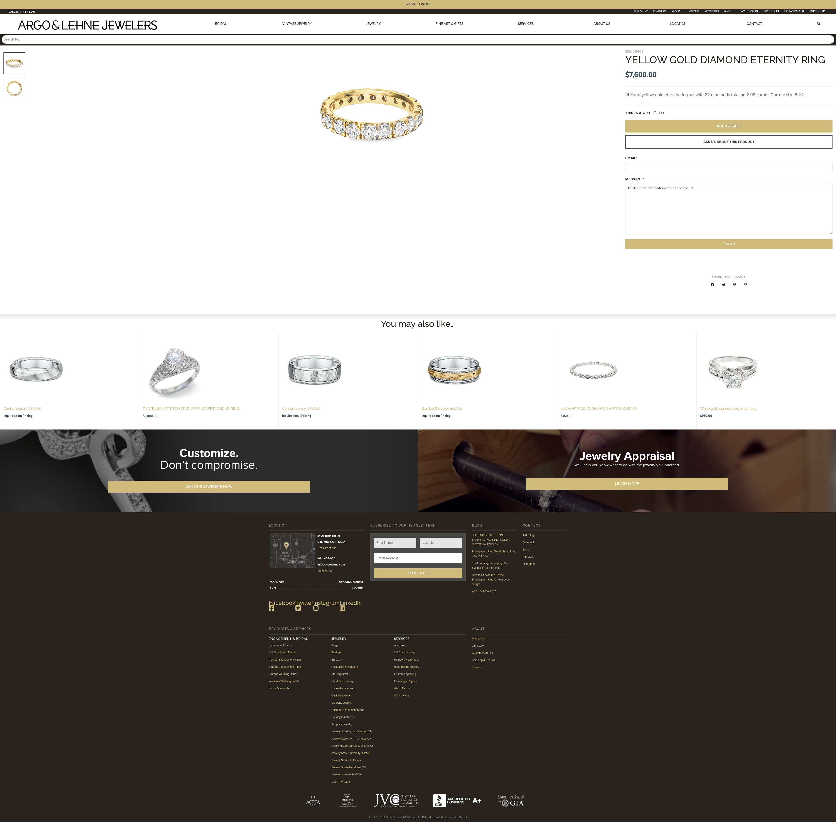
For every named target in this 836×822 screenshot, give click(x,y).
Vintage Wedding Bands (283, 674)
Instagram (529, 564)
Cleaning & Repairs (405, 681)
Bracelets (337, 659)
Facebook (529, 542)
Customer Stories (482, 653)
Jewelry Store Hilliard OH (346, 774)
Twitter (527, 549)
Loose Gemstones (342, 688)
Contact (754, 24)
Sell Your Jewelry (404, 652)
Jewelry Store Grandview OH (348, 767)
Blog (727, 11)
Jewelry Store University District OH (352, 745)
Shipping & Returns (483, 660)
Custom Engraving (405, 674)
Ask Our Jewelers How (209, 486)
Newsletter (712, 11)
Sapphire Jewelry (341, 724)
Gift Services (401, 695)
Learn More (627, 483)
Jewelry (373, 24)
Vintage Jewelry (297, 24)
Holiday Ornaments (343, 717)
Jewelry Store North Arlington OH (351, 738)
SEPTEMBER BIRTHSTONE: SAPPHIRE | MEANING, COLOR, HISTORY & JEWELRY (491, 539)
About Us (601, 24)
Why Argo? (478, 638)
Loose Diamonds (279, 688)
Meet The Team (340, 781)
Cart (677, 11)
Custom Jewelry (341, 695)
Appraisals (400, 645)
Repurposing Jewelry (406, 666)
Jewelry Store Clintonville (346, 760)
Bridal (221, 24)
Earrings (336, 652)
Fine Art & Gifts (449, 24)
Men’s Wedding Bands (282, 652)
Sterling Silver (339, 674)
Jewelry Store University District (350, 753)
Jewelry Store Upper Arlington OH (351, 731)
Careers (694, 11)
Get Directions (326, 548)
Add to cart (729, 126)
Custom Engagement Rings (285, 659)
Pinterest (528, 557)
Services (526, 24)
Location (678, 24)
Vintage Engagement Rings (285, 666)
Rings (334, 645)
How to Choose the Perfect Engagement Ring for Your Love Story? (491, 579)
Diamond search (341, 702)
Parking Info (325, 570)
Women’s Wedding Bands (284, 681)
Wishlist (661, 11)
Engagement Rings (280, 645)
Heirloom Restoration (406, 659)
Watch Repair (402, 688)
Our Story (478, 646)
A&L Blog (528, 535)
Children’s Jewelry (342, 681)
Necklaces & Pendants (345, 666)
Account (642, 11)
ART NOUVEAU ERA (484, 591)
